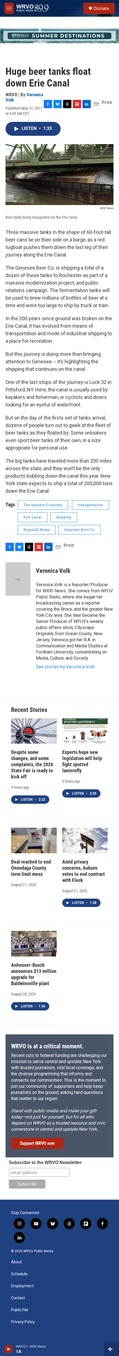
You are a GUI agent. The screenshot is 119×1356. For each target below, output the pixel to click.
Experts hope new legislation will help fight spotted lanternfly (82, 761)
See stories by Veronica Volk (65, 667)
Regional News (37, 529)
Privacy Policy (23, 1322)
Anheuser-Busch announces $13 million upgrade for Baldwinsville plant (33, 974)
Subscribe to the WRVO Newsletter (45, 1162)
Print (107, 102)
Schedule (19, 1274)
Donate (101, 8)
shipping (63, 517)
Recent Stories (29, 709)
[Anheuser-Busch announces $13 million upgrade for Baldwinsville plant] (34, 943)
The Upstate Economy (43, 505)
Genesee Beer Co (79, 529)
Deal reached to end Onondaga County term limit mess (31, 868)
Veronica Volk (53, 570)
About (16, 1262)
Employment (22, 1286)
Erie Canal (33, 517)
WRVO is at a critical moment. (47, 1046)
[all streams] (111, 1349)
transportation (90, 505)
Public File (19, 1310)
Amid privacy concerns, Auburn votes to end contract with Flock (83, 871)
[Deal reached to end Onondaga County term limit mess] (34, 840)
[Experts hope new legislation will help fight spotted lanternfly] (85, 731)
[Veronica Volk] (18, 579)
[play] (8, 1349)
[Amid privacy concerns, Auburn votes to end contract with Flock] (85, 840)
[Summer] (59, 35)
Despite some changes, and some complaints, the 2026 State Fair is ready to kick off (32, 764)
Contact (18, 1298)
